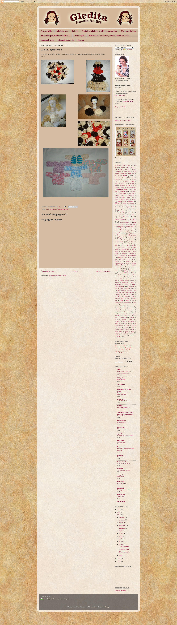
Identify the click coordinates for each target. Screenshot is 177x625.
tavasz (123, 321)
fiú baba (130, 201)
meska (132, 282)
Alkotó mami (121, 501)
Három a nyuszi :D (122, 429)
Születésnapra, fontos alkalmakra (55, 35)
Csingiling (133, 191)
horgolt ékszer (119, 228)
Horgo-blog (120, 427)
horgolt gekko (130, 230)
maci (121, 278)
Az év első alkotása (122, 401)
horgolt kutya (120, 236)
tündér (119, 327)
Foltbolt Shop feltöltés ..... (124, 407)
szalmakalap (131, 308)
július (121, 531)
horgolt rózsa (118, 243)
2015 (119, 509)
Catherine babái (121, 483)
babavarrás (119, 181)
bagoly (132, 181)
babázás (126, 181)
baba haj (123, 177)
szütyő (116, 319)
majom (121, 280)
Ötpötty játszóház (130, 292)
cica (133, 185)
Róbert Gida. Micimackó (130, 304)
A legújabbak (121, 442)
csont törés (131, 193)
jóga (122, 251)
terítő (130, 323)
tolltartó (127, 325)
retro (121, 304)
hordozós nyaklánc (120, 219)
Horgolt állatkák (128, 31)
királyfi (122, 259)
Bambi (122, 183)
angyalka (134, 169)
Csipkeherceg (121, 399)
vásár (126, 331)
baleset (116, 183)
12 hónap (117, 165)
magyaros (127, 278)
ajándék (123, 167)
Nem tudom (120, 476)
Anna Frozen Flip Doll (123, 463)
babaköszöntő (126, 179)
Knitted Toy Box (122, 462)
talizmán (124, 319)
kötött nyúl (131, 269)
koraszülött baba (119, 263)
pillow (122, 298)
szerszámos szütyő (125, 311)
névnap (117, 288)
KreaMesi (120, 468)
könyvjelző (117, 269)
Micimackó (118, 284)
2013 (119, 515)
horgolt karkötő (119, 234)
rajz (133, 300)
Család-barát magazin (131, 187)
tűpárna (126, 327)
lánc (133, 272)
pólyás (121, 300)
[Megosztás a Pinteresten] (76, 207)
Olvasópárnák (121, 379)
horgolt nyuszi (129, 240)
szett (133, 312)
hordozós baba (128, 217)
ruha (130, 306)
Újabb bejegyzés (47, 271)
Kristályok (79, 35)
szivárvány (125, 313)
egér (133, 197)
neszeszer (131, 286)
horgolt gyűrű (118, 232)
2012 (119, 559)
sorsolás (124, 308)
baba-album (131, 177)
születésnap (123, 317)
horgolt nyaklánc (119, 240)
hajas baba (61, 209)
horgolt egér (120, 226)
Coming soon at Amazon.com (125, 490)
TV (133, 327)
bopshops (94, 607)
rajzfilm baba (118, 302)
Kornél (127, 263)
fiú (125, 201)
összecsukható (120, 292)
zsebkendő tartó (119, 337)
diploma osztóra (119, 195)
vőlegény (117, 333)
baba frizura (53, 209)
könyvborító (130, 267)
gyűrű (116, 209)
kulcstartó (133, 271)
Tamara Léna (120, 496)
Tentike (125, 323)
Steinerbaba (121, 494)
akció (128, 167)
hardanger (121, 211)
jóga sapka (127, 251)
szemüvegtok (130, 310)
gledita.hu (123, 207)
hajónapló (120, 481)
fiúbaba (117, 203)
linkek (118, 276)
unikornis (126, 329)
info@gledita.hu (128, 101)
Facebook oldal (47, 40)
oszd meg (129, 290)
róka (118, 306)
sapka (134, 306)
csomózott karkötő (121, 193)
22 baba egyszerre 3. (124, 546)
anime (119, 171)
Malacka (132, 280)
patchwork (118, 296)
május (121, 536)
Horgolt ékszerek (66, 40)
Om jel (117, 290)
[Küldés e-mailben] (69, 207)
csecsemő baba (122, 189)
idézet (128, 247)
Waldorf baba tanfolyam (121, 335)
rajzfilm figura (127, 302)
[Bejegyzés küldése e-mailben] (65, 206)
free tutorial (124, 205)
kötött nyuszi (118, 271)
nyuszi (132, 288)
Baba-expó (117, 179)
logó (126, 276)
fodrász (124, 203)
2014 (119, 512)
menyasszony (125, 282)
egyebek (119, 434)
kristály (126, 271)
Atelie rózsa (131, 173)
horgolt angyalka (124, 222)
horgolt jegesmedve (129, 232)
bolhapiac (120, 455)
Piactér (81, 40)
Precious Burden (121, 416)
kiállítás (120, 257)
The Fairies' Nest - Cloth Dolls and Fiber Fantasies (125, 413)
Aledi (119, 369)
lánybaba (117, 274)
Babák (75, 31)
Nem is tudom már (122, 457)
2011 (119, 561)
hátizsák (129, 211)
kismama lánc (129, 261)
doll (123, 197)
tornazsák (134, 325)
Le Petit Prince (132, 274)
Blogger (107, 607)
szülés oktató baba (126, 315)
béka (127, 183)
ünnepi (132, 329)
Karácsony (124, 253)
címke (116, 187)
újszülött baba (118, 329)
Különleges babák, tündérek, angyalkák (99, 31)
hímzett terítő (118, 215)
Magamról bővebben (121, 107)
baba (47, 209)
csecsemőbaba (124, 191)
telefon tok (118, 323)
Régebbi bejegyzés (103, 271)
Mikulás (126, 284)
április (121, 539)
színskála (117, 313)
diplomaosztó (130, 195)
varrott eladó (118, 331)
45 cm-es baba (126, 165)
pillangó (117, 298)
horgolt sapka (127, 243)
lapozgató (124, 275)
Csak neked (120, 440)
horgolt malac (131, 238)
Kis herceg (130, 259)
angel (127, 169)
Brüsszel (122, 185)
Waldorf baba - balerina (123, 470)
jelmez (116, 251)
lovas (116, 278)
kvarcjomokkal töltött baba (123, 273)
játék (133, 249)
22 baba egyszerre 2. (124, 549)
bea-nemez (120, 447)
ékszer (116, 199)
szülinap (132, 317)
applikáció (123, 173)
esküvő (127, 199)
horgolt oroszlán (119, 242)
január (121, 555)
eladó (122, 199)
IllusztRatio (120, 488)
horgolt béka (125, 224)
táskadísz (117, 321)
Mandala (117, 282)
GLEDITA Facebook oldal (122, 120)
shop (118, 308)
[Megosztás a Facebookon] (75, 207)
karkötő (132, 253)
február (121, 544)
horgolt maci (132, 236)
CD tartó (128, 185)
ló (122, 276)
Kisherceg (118, 261)
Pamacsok (117, 294)
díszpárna (117, 197)
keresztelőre (123, 255)
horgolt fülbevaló (119, 230)
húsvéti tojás (121, 247)
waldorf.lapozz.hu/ (120, 590)
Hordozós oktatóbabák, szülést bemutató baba (108, 35)
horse (128, 245)
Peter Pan (126, 296)
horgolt (133, 219)
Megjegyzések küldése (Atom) (57, 275)
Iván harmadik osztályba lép (125, 435)
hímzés (122, 213)
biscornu (132, 183)
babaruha (134, 179)
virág (132, 331)
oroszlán (123, 290)
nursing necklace (125, 288)
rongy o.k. (120, 475)
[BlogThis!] (71, 207)
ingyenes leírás (125, 249)
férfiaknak (119, 201)
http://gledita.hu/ (120, 95)
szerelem (117, 311)
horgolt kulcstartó (131, 234)
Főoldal (75, 271)
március (121, 541)
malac (126, 280)
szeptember (122, 525)
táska (131, 319)
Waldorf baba (128, 333)
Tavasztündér (131, 321)
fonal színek (131, 203)
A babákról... (62, 31)
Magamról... (46, 31)
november (122, 520)
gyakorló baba (130, 207)
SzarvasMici (121, 384)
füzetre (116, 207)
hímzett (130, 213)
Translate (129, 49)
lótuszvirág (131, 276)
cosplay (122, 187)
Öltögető (120, 378)
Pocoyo (128, 298)
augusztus (122, 528)
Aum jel (117, 175)
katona (116, 255)
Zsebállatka (131, 335)
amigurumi (118, 169)
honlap (119, 217)
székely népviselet (119, 309)
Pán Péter (125, 294)
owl (135, 290)
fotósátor (117, 205)
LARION (120, 406)
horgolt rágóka (130, 241)
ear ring (128, 197)
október (121, 522)
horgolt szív (122, 245)
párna (132, 294)
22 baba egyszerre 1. (124, 552)
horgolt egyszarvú (129, 226)
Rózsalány (124, 306)
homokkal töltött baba (129, 215)
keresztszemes (132, 255)
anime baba (127, 171)
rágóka (127, 300)
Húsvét (134, 245)
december (122, 517)
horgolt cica (133, 224)
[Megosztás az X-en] (73, 207)
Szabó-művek (121, 420)
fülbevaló (132, 205)
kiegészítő (126, 257)
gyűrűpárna (123, 209)
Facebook (134, 199)
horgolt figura (130, 228)
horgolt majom (121, 238)
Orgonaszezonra (121, 422)
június (121, 533)
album (132, 167)
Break (116, 185)
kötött (66, 209)
